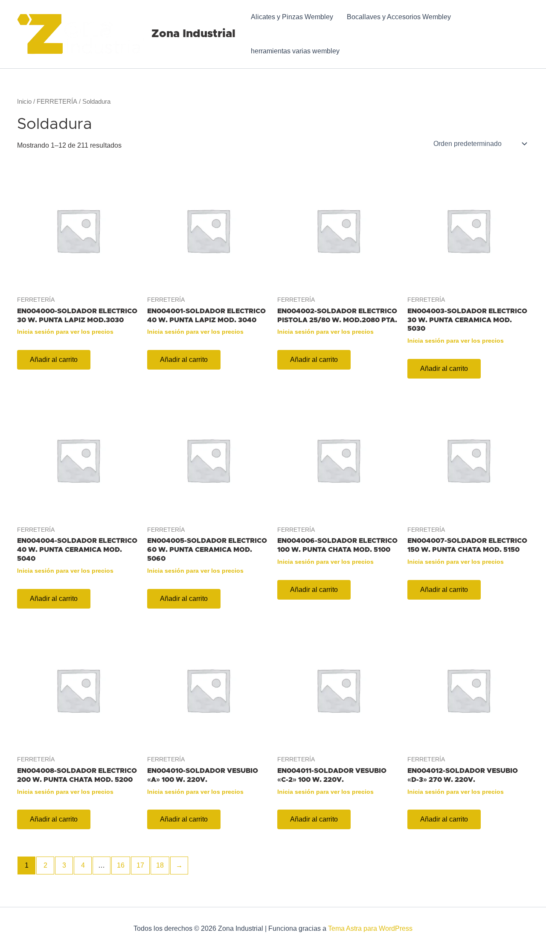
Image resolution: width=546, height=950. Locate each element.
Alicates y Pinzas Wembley (292, 16)
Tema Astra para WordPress (370, 928)
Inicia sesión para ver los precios (65, 331)
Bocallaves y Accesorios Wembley (399, 16)
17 (140, 865)
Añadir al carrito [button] (54, 359)
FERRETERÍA (57, 101)
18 (160, 865)
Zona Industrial (193, 33)
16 (121, 865)
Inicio (24, 101)
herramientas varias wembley (295, 51)
